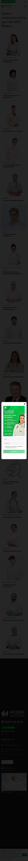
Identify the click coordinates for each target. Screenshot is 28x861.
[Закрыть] (25, 404)
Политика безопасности (11, 447)
